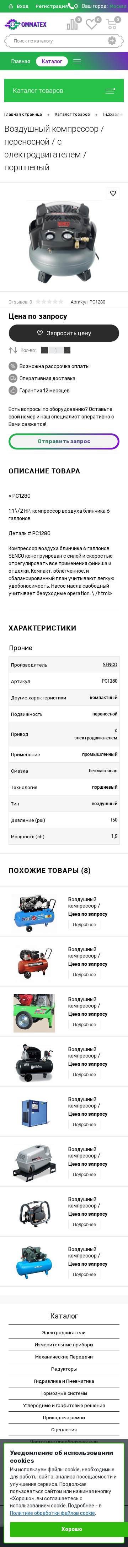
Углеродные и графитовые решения (64, 1405)
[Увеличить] (64, 242)
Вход (22, 6)
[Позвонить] (71, 8)
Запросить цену (69, 333)
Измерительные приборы (64, 1344)
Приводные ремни (64, 1417)
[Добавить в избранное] (113, 193)
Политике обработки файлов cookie (52, 1513)
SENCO (110, 664)
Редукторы (64, 1369)
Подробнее (84, 924)
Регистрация (52, 6)
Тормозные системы (64, 1393)
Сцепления (64, 1429)
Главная (20, 61)
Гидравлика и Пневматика (64, 1381)
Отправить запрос (64, 441)
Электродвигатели (64, 1332)
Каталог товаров (38, 90)
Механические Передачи (64, 1357)
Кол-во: (28, 349)
